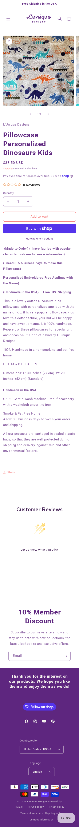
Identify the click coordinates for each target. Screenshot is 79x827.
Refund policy (36, 807)
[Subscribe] (65, 656)
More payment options (40, 238)
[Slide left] (30, 114)
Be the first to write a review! (39, 561)
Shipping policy (54, 813)
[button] (8, 18)
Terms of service (30, 813)
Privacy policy (56, 807)
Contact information (42, 819)
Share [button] (11, 472)
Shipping (8, 168)
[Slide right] (49, 114)
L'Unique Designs (37, 801)
